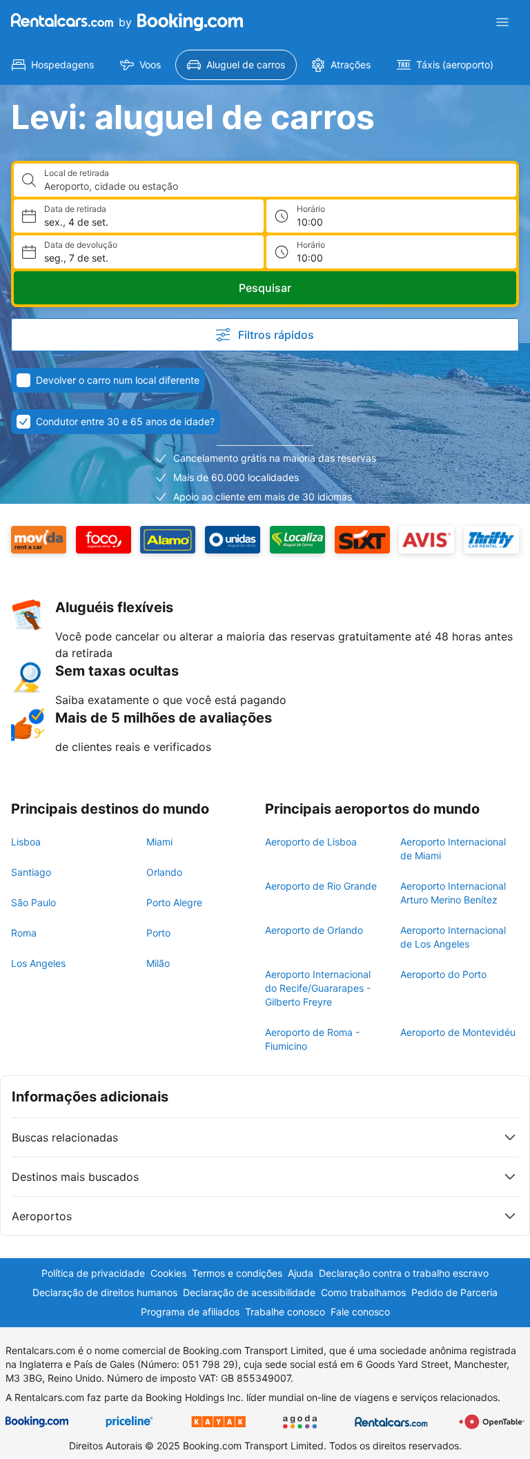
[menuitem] (53, 65)
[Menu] (502, 22)
